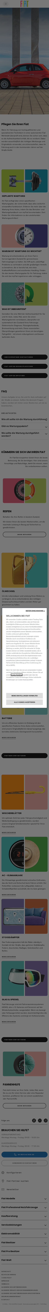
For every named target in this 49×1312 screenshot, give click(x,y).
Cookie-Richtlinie (16, 675)
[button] (35, 611)
